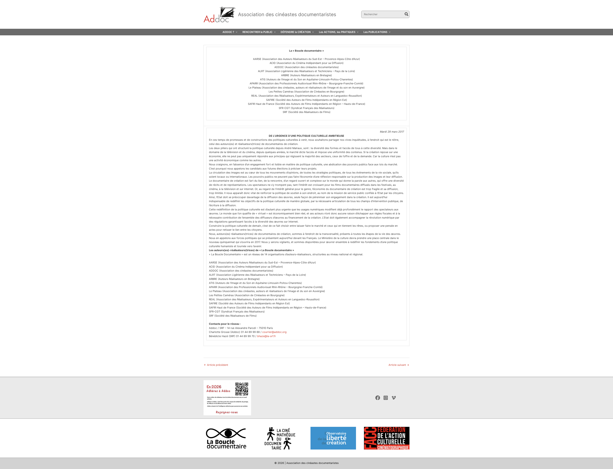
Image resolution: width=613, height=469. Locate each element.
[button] (235, 32)
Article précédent (216, 365)
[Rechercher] (406, 14)
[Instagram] (385, 397)
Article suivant (399, 365)
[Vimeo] (393, 397)
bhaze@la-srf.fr (266, 336)
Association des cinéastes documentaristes (287, 14)
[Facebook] (377, 397)
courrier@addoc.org (274, 332)
